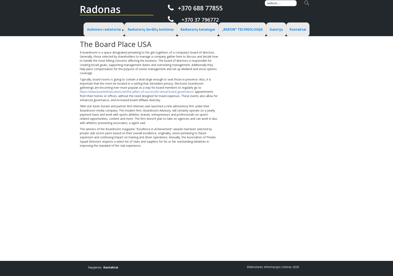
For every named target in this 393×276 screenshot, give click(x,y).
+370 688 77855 (200, 8)
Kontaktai (298, 29)
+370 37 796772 (200, 19)
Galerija (276, 29)
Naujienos (95, 267)
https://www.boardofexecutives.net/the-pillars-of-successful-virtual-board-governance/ (137, 92)
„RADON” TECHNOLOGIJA (242, 29)
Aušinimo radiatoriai (104, 29)
